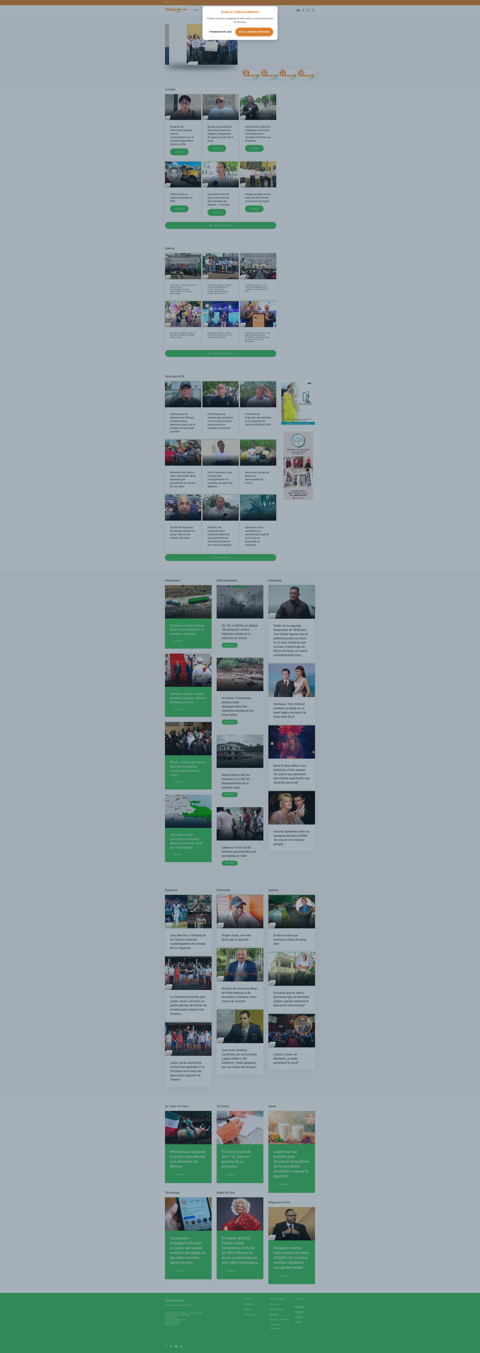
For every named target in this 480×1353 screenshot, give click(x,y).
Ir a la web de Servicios (254, 31)
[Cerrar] (274, 8)
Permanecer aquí (220, 31)
